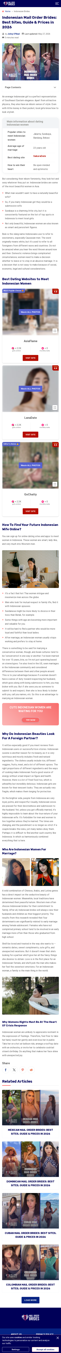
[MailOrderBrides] (9, 3)
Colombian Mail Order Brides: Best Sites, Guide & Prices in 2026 (30, 1286)
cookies (18, 1337)
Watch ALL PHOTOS (30, 312)
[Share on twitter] (14, 1069)
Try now (30, 720)
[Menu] (57, 3)
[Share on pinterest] (22, 1069)
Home (7, 11)
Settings (16, 1349)
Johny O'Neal (14, 34)
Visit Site (30, 358)
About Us (16, 1334)
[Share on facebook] (5, 1069)
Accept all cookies (45, 1349)
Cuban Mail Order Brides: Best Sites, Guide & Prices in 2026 (30, 1235)
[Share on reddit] (31, 1069)
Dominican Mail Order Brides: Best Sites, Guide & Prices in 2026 (30, 1183)
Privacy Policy (44, 1334)
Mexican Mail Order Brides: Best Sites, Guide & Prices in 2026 (30, 1131)
